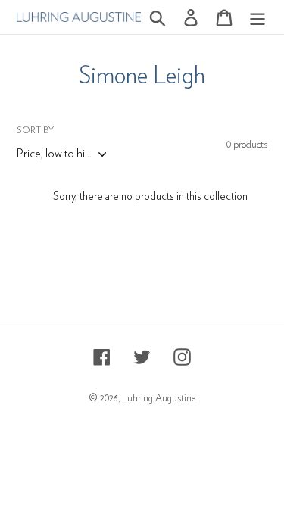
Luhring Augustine (158, 399)
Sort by (35, 130)
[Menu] (257, 17)
